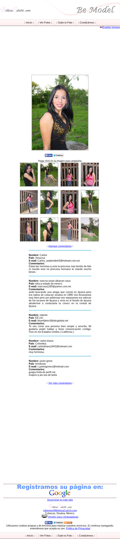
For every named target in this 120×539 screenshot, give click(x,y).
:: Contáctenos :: (87, 22)
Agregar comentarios (60, 246)
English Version (111, 27)
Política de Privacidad (78, 528)
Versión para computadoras (63, 517)
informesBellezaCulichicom (60, 510)
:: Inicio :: (29, 22)
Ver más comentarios (60, 383)
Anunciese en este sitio (60, 500)
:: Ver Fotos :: (45, 22)
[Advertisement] (60, 50)
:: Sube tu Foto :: (65, 22)
